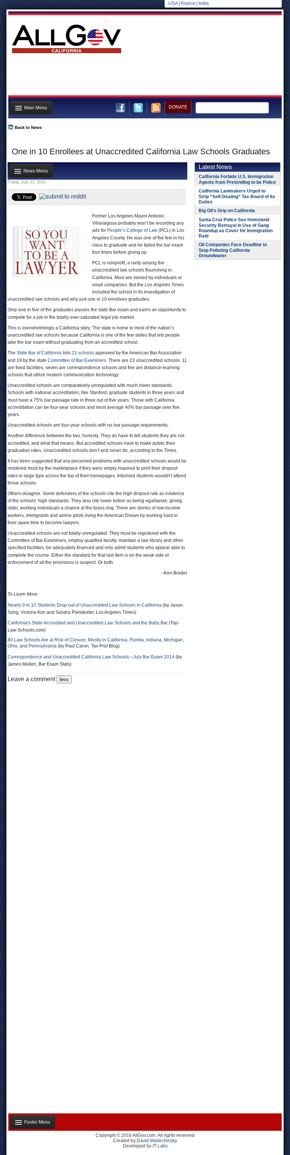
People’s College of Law (132, 230)
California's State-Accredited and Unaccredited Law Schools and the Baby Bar (88, 623)
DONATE (178, 107)
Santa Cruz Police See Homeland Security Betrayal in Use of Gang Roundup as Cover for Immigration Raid (236, 228)
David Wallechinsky (157, 1140)
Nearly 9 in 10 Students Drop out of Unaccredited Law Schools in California (85, 605)
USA (172, 3)
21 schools (83, 353)
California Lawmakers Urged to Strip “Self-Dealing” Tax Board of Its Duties (237, 196)
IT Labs (160, 1146)
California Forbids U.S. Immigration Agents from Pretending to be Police (237, 179)
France (188, 3)
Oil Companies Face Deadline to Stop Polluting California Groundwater (233, 250)
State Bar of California (39, 353)
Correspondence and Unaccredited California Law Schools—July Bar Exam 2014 (91, 657)
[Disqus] (97, 777)
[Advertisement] (144, 77)
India (204, 3)
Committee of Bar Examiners (77, 360)
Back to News (28, 127)
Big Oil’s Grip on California (227, 210)
